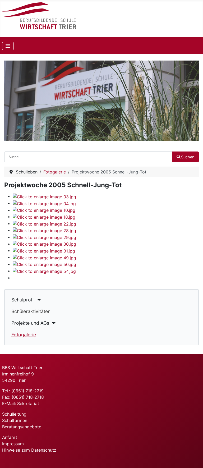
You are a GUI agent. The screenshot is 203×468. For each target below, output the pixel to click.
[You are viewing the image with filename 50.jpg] (44, 264)
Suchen (187, 157)
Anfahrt (9, 437)
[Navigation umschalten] (8, 46)
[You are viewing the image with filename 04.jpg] (44, 203)
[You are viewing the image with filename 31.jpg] (44, 250)
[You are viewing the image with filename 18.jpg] (44, 216)
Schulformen (14, 420)
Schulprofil (23, 299)
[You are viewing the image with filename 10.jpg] (44, 210)
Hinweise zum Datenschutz (29, 450)
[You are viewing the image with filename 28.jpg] (44, 230)
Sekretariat (28, 403)
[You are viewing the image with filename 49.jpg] (44, 257)
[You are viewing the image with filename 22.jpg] (44, 223)
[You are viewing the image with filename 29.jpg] (44, 237)
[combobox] (88, 157)
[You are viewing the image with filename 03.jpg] (44, 196)
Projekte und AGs (30, 323)
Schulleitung (14, 414)
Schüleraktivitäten (30, 311)
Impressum (13, 443)
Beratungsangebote (21, 426)
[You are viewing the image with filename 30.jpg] (44, 243)
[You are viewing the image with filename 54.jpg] (44, 270)
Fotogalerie (23, 334)
